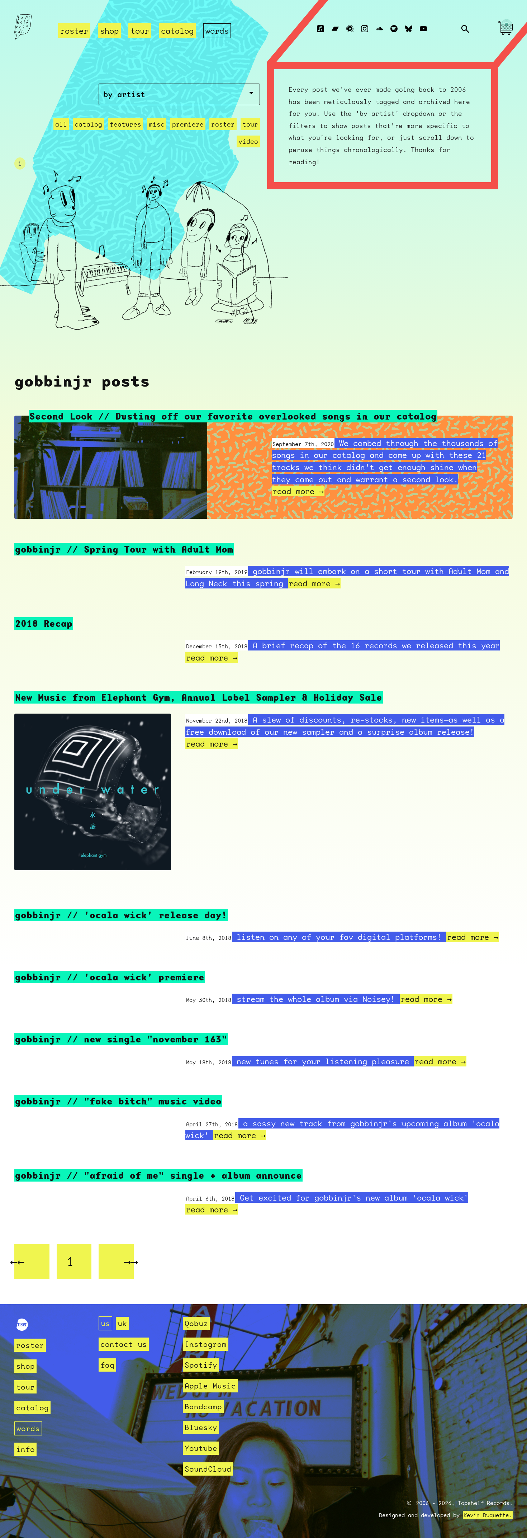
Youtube (201, 1448)
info (25, 1449)
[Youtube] (423, 29)
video (248, 141)
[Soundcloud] (379, 29)
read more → (298, 491)
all (61, 124)
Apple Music (210, 1386)
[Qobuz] (350, 29)
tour (139, 30)
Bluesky (201, 1427)
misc (157, 124)
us (105, 1323)
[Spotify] (394, 29)
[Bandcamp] (335, 29)
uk (122, 1323)
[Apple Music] (320, 29)
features (125, 124)
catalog (177, 30)
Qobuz (196, 1323)
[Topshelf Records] (22, 1328)
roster (74, 30)
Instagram (206, 1344)
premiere (188, 124)
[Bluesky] (408, 29)
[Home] (31, 29)
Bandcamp (203, 1406)
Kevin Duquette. (488, 1515)
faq (107, 1365)
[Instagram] (364, 29)
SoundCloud (208, 1469)
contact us (123, 1344)
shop (109, 30)
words (217, 30)
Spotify (201, 1365)
